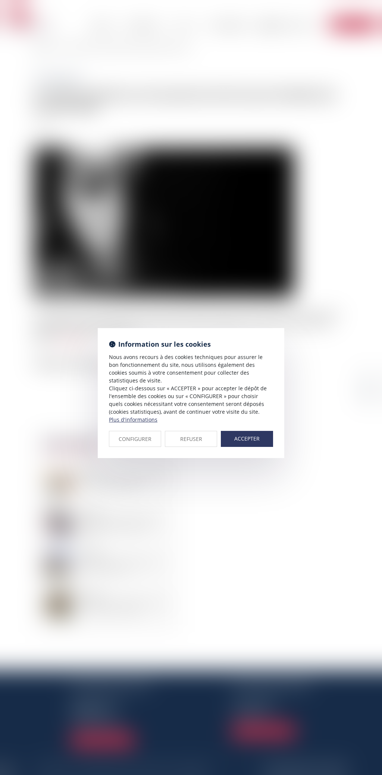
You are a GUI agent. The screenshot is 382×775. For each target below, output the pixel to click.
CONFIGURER (135, 438)
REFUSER (191, 438)
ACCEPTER (247, 438)
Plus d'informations (133, 419)
